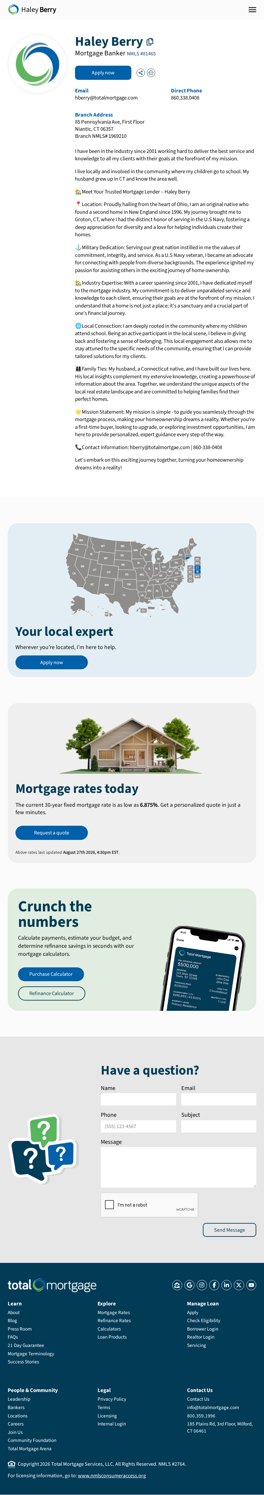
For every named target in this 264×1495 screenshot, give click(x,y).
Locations (17, 1415)
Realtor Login (200, 1336)
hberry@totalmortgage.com (106, 98)
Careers (16, 1423)
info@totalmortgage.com (213, 1407)
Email (188, 1088)
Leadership (19, 1399)
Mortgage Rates (114, 1312)
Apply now (103, 72)
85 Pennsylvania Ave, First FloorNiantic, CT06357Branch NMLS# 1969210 (110, 129)
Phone (109, 1115)
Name (108, 1088)
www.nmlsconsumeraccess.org (112, 1475)
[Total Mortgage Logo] (52, 1285)
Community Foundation (32, 1440)
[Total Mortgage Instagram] (202, 1285)
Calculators (109, 1328)
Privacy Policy (112, 1399)
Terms (104, 1407)
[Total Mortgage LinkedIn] (226, 1285)
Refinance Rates (114, 1320)
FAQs (13, 1336)
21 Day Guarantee (26, 1345)
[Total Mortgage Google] (189, 1285)
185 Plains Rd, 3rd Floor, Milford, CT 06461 (220, 1427)
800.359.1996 (201, 1415)
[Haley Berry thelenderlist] (151, 73)
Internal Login (112, 1423)
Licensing (107, 1415)
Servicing (196, 1345)
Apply (192, 1312)
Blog (12, 1320)
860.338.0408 (185, 98)
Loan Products (112, 1336)
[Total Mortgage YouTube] (251, 1285)
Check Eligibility (203, 1320)
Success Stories (23, 1361)
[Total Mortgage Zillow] (177, 1285)
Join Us (15, 1432)
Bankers (16, 1407)
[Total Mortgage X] (239, 1285)
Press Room (20, 1328)
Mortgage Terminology (31, 1353)
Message (111, 1142)
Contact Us (198, 1399)
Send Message (229, 1230)
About (14, 1312)
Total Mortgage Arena (30, 1448)
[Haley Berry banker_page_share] (141, 73)
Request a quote (51, 832)
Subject (190, 1115)
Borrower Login (202, 1328)
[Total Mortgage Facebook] (214, 1285)
